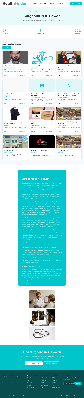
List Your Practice (51, 363)
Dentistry (28, 380)
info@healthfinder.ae (7, 380)
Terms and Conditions (66, 395)
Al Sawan (37, 11)
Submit (78, 383)
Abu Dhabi (54, 380)
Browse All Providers (33, 363)
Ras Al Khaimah (56, 387)
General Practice (30, 387)
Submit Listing (76, 3)
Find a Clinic (44, 377)
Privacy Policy (78, 395)
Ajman (53, 385)
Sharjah (54, 382)
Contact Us (60, 3)
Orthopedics (29, 385)
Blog (42, 387)
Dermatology (29, 382)
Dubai (53, 377)
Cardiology (28, 377)
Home (35, 3)
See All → (6, 47)
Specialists (44, 11)
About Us (51, 3)
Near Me (42, 3)
